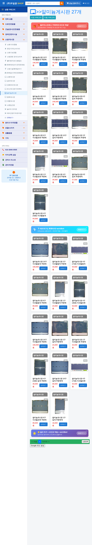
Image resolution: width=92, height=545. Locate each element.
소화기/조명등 (12, 44)
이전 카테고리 (36, 17)
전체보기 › (10, 117)
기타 (7, 138)
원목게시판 (11, 97)
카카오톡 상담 (10, 155)
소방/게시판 (9, 39)
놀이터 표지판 (12, 109)
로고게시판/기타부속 (14, 89)
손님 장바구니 (74, 3)
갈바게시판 (11, 81)
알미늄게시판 (11, 93)
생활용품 (8, 133)
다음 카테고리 (49, 17)
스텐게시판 (11, 77)
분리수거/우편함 (11, 123)
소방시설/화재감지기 (14, 69)
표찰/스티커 (9, 128)
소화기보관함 (11, 53)
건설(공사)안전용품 (12, 29)
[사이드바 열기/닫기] (3, 3)
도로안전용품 (10, 24)
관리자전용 (9, 165)
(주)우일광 (15, 3)
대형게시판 (11, 101)
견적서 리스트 (10, 160)
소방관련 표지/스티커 (14, 57)
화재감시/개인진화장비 (15, 73)
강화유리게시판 (12, 85)
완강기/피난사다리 (13, 49)
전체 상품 (8, 19)
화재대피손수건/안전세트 (16, 65)
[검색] (62, 3)
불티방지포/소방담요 (14, 61)
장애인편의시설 (11, 34)
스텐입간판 (11, 105)
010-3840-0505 (11, 150)
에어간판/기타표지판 (14, 113)
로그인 (86, 3)
